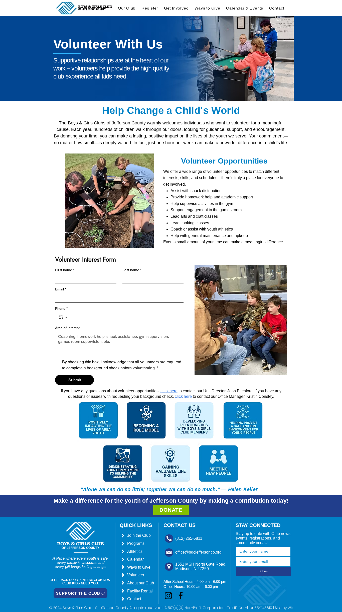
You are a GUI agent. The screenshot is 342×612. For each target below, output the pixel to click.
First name (64, 270)
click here (183, 396)
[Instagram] (168, 595)
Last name (131, 270)
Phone (61, 309)
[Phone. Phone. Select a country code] (63, 317)
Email (60, 289)
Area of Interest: (68, 328)
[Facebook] (181, 595)
